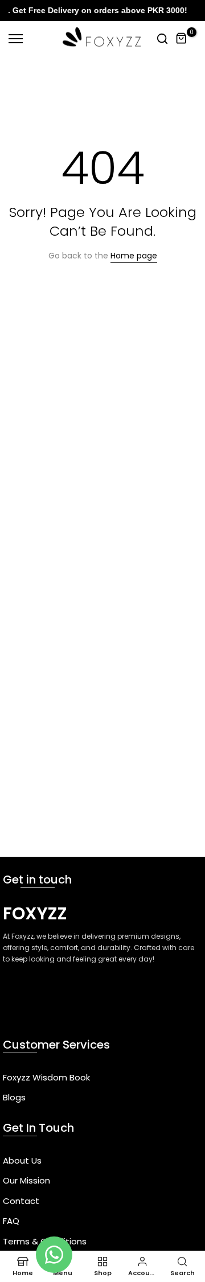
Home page (133, 255)
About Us (22, 1160)
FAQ (11, 1221)
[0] (181, 38)
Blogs (14, 1097)
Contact (21, 1201)
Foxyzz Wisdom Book (46, 1077)
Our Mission (26, 1180)
